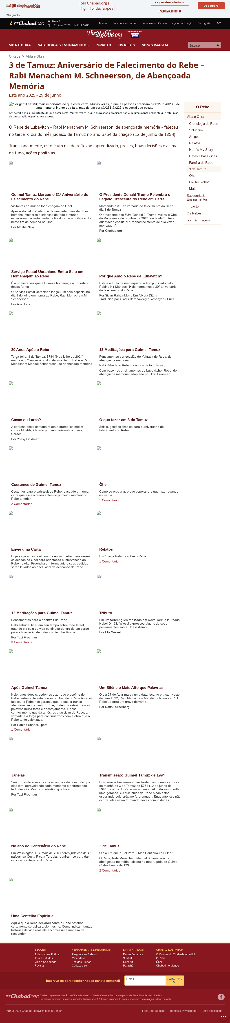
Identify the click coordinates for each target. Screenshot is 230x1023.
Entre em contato (212, 1010)
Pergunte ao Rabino (125, 23)
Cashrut (128, 962)
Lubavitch (87, 995)
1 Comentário (109, 500)
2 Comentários (21, 504)
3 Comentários (21, 642)
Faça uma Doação (182, 23)
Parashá (128, 965)
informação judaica (152, 999)
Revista (39, 965)
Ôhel (159, 962)
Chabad (76, 995)
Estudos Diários (81, 962)
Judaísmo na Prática (47, 954)
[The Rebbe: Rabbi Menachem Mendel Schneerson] (115, 34)
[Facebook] (221, 997)
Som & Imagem (155, 45)
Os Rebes (126, 45)
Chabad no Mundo (167, 965)
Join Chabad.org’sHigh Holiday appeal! (97, 5)
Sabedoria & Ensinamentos (63, 45)
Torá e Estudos (44, 958)
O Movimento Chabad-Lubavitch (176, 954)
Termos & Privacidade (183, 1010)
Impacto (103, 45)
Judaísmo (133, 999)
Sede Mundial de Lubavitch (147, 995)
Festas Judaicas (133, 954)
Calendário (79, 958)
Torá (124, 999)
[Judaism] (26, 23)
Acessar (103, 23)
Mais (192, 188)
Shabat (127, 958)
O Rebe (14, 56)
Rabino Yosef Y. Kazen (95, 999)
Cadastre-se (79, 965)
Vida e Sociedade (45, 962)
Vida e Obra (20, 45)
